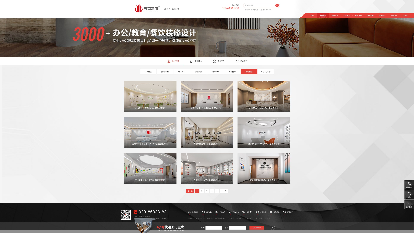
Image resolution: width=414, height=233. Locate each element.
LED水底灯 (239, 218)
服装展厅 (198, 72)
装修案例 (323, 16)
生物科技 (249, 72)
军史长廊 (259, 218)
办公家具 (231, 218)
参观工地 (335, 16)
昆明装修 (267, 218)
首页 (312, 16)
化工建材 (181, 72)
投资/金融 (165, 72)
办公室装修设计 (220, 218)
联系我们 (406, 16)
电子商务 (232, 72)
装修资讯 (394, 16)
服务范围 (370, 16)
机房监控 (210, 218)
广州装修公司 (200, 218)
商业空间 (268, 10)
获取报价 (358, 16)
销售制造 (215, 72)
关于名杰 (346, 16)
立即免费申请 (257, 227)
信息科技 (148, 72)
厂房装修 (262, 10)
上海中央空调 (249, 218)
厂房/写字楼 (266, 72)
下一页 (223, 191)
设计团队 (382, 16)
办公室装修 (254, 10)
